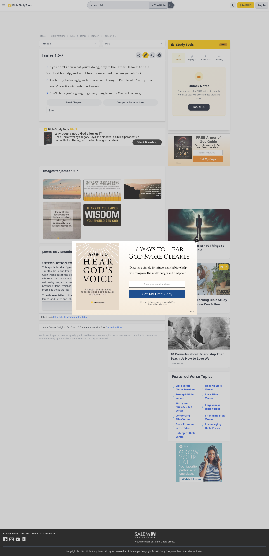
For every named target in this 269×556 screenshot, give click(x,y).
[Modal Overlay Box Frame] (134, 278)
